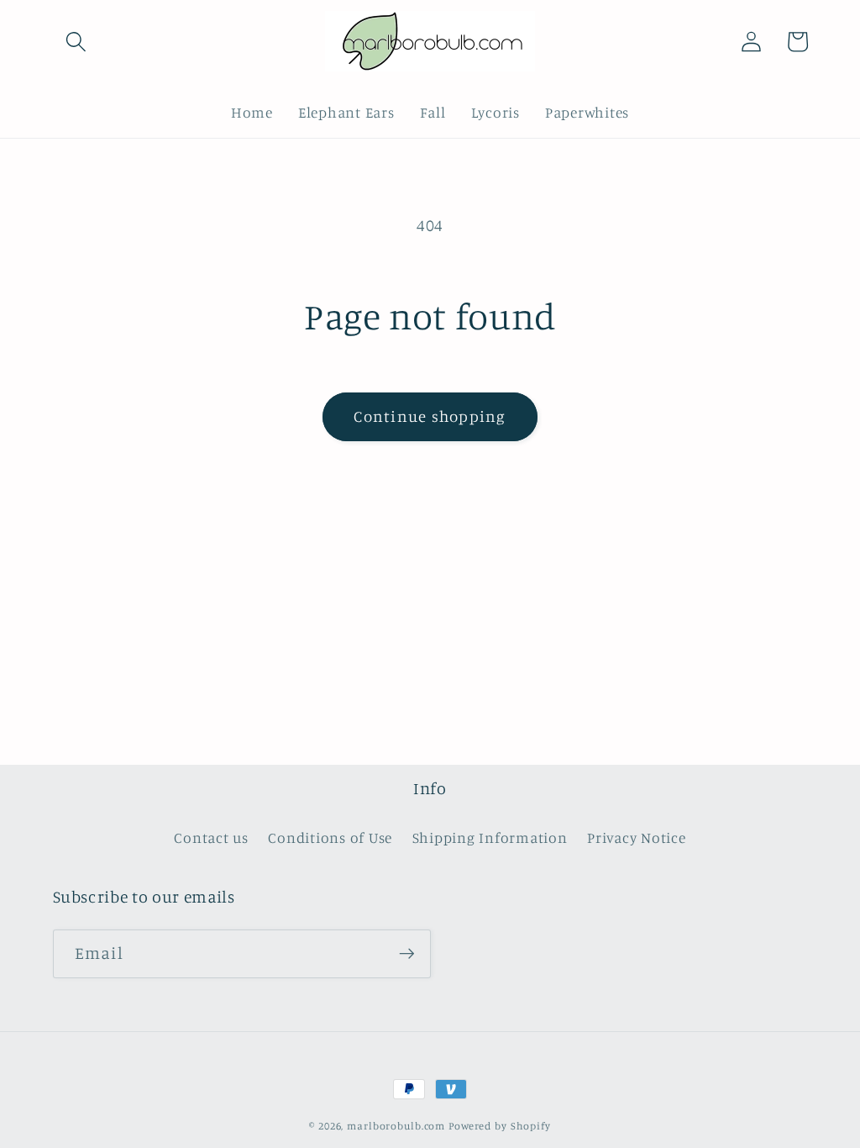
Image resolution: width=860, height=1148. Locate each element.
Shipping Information (490, 837)
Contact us (211, 837)
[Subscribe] (407, 953)
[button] (76, 41)
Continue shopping (430, 416)
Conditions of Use (330, 837)
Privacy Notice (636, 837)
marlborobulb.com (396, 1125)
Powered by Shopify (499, 1125)
